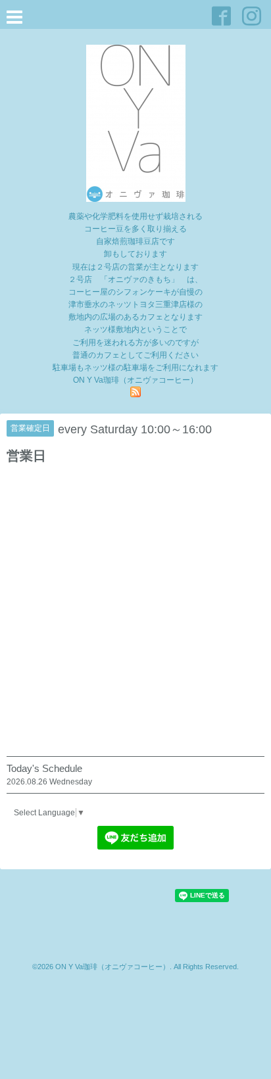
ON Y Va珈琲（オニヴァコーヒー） (112, 967)
